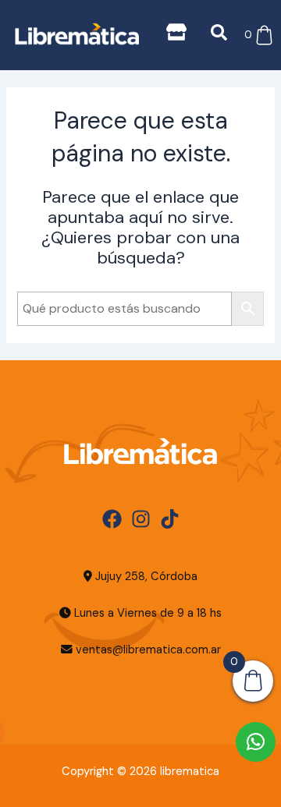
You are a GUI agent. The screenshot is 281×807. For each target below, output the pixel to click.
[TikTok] (170, 519)
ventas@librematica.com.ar (148, 649)
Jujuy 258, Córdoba (144, 576)
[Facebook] (112, 519)
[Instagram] (141, 519)
